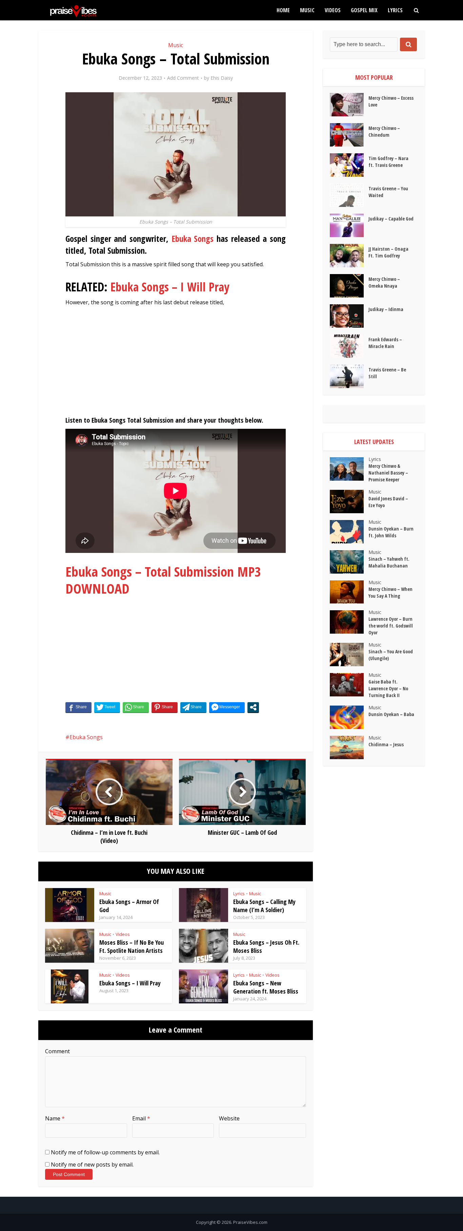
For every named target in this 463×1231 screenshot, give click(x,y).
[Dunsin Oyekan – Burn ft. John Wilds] (349, 531)
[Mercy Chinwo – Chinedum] (349, 135)
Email (141, 1118)
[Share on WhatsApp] (136, 707)
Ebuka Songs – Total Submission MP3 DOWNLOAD (163, 580)
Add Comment (183, 78)
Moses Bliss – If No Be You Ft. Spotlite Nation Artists (131, 946)
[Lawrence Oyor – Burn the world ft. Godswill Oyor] (349, 622)
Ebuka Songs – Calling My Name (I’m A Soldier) (264, 906)
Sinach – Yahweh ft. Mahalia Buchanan (388, 562)
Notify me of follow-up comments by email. (105, 1152)
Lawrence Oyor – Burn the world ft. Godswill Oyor (390, 626)
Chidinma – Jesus (386, 744)
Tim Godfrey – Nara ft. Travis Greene (388, 161)
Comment (57, 1051)
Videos (333, 10)
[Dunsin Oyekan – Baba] (349, 717)
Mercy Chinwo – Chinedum (384, 131)
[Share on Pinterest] (165, 707)
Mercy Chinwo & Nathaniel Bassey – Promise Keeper (388, 473)
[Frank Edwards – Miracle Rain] (349, 346)
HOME (283, 10)
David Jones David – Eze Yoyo (388, 501)
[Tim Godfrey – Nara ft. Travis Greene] (349, 165)
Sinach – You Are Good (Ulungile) (390, 654)
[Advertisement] (175, 364)
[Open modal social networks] (253, 707)
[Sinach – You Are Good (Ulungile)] (349, 654)
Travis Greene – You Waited (388, 191)
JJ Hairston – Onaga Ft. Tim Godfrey (388, 252)
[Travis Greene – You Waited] (349, 195)
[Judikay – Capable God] (349, 225)
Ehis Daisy (221, 78)
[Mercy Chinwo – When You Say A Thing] (349, 592)
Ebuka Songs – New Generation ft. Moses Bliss (265, 987)
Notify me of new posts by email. (92, 1164)
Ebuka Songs (193, 238)
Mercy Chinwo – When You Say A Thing (390, 592)
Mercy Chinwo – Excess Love (391, 101)
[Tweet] (107, 707)
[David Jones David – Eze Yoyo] (349, 501)
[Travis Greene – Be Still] (349, 376)
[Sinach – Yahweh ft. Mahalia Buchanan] (349, 562)
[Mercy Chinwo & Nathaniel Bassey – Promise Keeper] (349, 469)
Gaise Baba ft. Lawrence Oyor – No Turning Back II (388, 688)
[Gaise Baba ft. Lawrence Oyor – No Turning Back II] (349, 684)
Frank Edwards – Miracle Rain (385, 342)
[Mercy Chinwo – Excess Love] (349, 104)
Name (55, 1118)
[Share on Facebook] (78, 707)
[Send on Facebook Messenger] (227, 707)
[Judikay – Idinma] (349, 316)
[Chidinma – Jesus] (349, 747)
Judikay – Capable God (391, 218)
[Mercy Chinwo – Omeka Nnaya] (349, 285)
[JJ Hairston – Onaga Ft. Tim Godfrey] (349, 255)
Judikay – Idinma (385, 309)
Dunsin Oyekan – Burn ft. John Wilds (391, 532)
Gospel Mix (364, 10)
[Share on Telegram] (193, 707)
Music (307, 10)
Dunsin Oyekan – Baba (391, 714)
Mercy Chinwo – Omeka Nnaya (384, 282)
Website (229, 1118)
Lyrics (395, 10)
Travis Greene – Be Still (387, 373)
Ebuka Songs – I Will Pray (169, 287)
